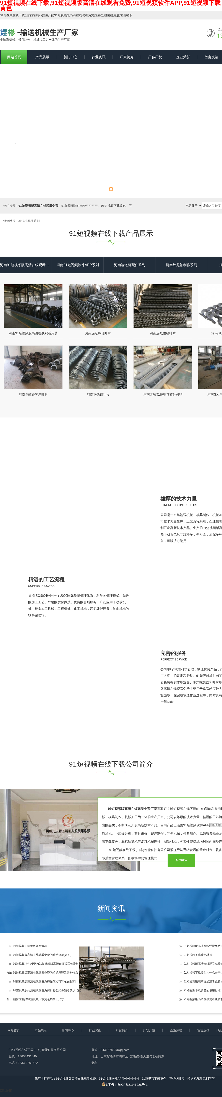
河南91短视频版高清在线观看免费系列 (26, 265)
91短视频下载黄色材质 (198, 954)
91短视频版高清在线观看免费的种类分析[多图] (42, 954)
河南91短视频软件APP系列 (78, 265)
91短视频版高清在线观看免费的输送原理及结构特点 (45, 972)
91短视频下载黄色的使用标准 (202, 990)
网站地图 (6, 1090)
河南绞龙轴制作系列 (181, 265)
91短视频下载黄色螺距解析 (30, 946)
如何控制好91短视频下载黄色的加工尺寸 (38, 999)
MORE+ (181, 860)
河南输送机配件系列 (129, 265)
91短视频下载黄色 (113, 205)
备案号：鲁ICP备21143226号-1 (126, 1084)
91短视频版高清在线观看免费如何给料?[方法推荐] (44, 981)
